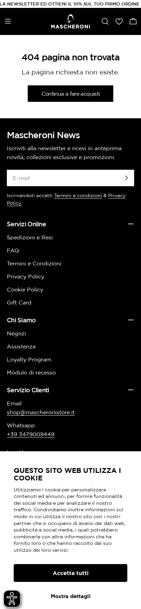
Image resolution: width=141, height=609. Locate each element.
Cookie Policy (25, 289)
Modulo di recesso (31, 372)
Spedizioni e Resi (30, 237)
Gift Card (19, 302)
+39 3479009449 (30, 434)
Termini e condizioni (78, 195)
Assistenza (21, 346)
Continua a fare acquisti (70, 94)
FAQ (13, 250)
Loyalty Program (29, 359)
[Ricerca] (105, 21)
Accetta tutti (71, 573)
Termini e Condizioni (34, 263)
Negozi (16, 333)
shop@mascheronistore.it (41, 412)
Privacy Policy (25, 276)
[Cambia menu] (8, 21)
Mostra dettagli (71, 596)
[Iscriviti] (126, 178)
